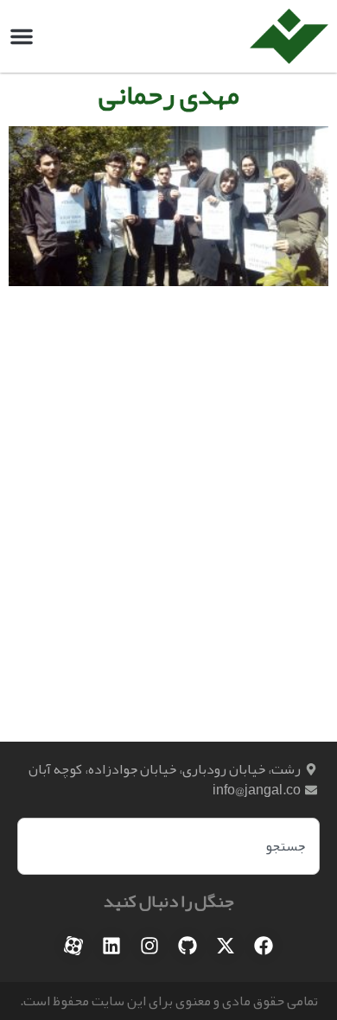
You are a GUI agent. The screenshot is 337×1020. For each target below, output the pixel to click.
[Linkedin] (111, 946)
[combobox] (168, 846)
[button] (21, 36)
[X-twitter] (226, 946)
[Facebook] (264, 946)
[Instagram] (149, 946)
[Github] (187, 946)
